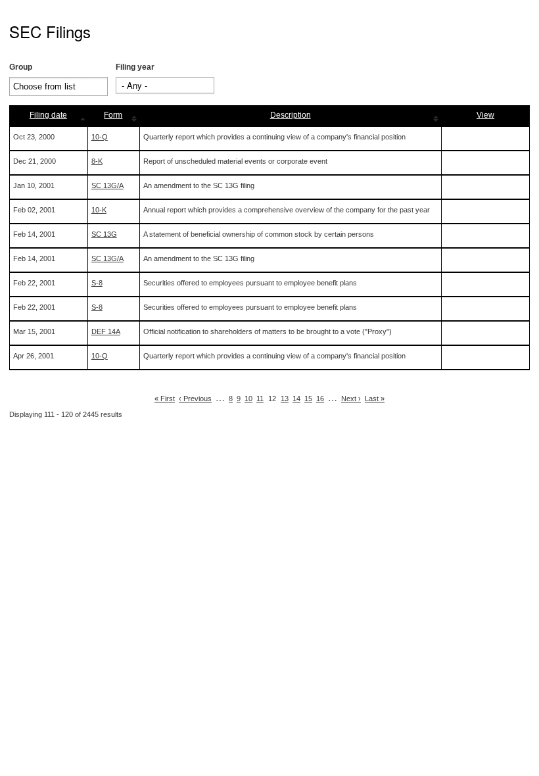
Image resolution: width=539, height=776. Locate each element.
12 (272, 398)
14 (296, 398)
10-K (98, 210)
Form (113, 115)
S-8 (97, 283)
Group (20, 67)
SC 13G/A (107, 185)
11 (260, 398)
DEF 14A (105, 331)
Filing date (48, 115)
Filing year (135, 67)
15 (308, 398)
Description (290, 115)
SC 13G (104, 234)
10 (248, 398)
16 (320, 398)
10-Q (99, 137)
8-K (97, 161)
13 (285, 398)
